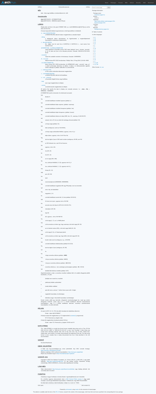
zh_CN (96, 62)
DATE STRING (43, 326)
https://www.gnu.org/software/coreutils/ (51, 350)
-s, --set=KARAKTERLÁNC (48, 73)
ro (94, 53)
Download (151, 2)
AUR (144, 2)
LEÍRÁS (40, 24)
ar (94, 37)
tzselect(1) (73, 315)
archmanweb (69, 389)
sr (94, 56)
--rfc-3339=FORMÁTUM (47, 62)
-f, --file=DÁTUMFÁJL (46, 42)
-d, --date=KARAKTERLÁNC (48, 33)
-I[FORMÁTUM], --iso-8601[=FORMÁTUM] (52, 48)
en (95, 42)
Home (106, 2)
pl (94, 51)
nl (94, 50)
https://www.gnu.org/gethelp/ (75, 352)
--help (42, 81)
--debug (43, 37)
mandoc (77, 389)
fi (94, 45)
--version (43, 85)
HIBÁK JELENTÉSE (44, 346)
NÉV (39, 10)
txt (100, 67)
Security (138, 2)
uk (95, 59)
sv (95, 58)
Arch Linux (9, 2)
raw (103, 67)
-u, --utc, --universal (46, 77)
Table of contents (97, 32)
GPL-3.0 (57, 392)
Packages (113, 2)
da (95, 39)
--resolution (44, 55)
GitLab (132, 2)
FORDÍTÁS (41, 374)
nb (95, 48)
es (95, 43)
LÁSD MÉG (42, 366)
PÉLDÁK (41, 308)
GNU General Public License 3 (74, 379)
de (95, 40)
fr (94, 47)
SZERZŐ (41, 340)
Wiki (126, 2)
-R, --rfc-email (44, 58)
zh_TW (96, 64)
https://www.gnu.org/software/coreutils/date (63, 369)
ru (94, 54)
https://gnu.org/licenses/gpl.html (55, 361)
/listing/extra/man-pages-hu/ (101, 29)
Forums (120, 2)
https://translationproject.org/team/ (65, 353)
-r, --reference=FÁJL (46, 69)
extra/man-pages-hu (99, 14)
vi (94, 61)
